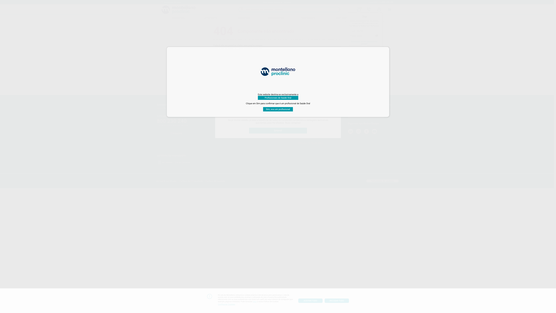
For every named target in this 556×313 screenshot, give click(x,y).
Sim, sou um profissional (278, 109)
